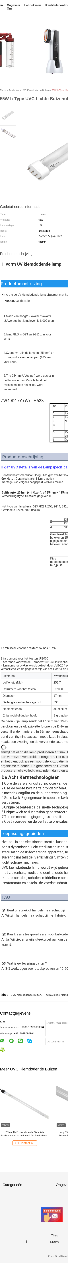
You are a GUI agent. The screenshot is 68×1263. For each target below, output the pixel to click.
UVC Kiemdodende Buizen (26, 994)
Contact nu (27, 1143)
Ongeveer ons (13, 7)
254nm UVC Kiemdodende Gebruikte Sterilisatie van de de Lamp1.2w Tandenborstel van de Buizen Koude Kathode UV (24, 1134)
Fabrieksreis (32, 5)
